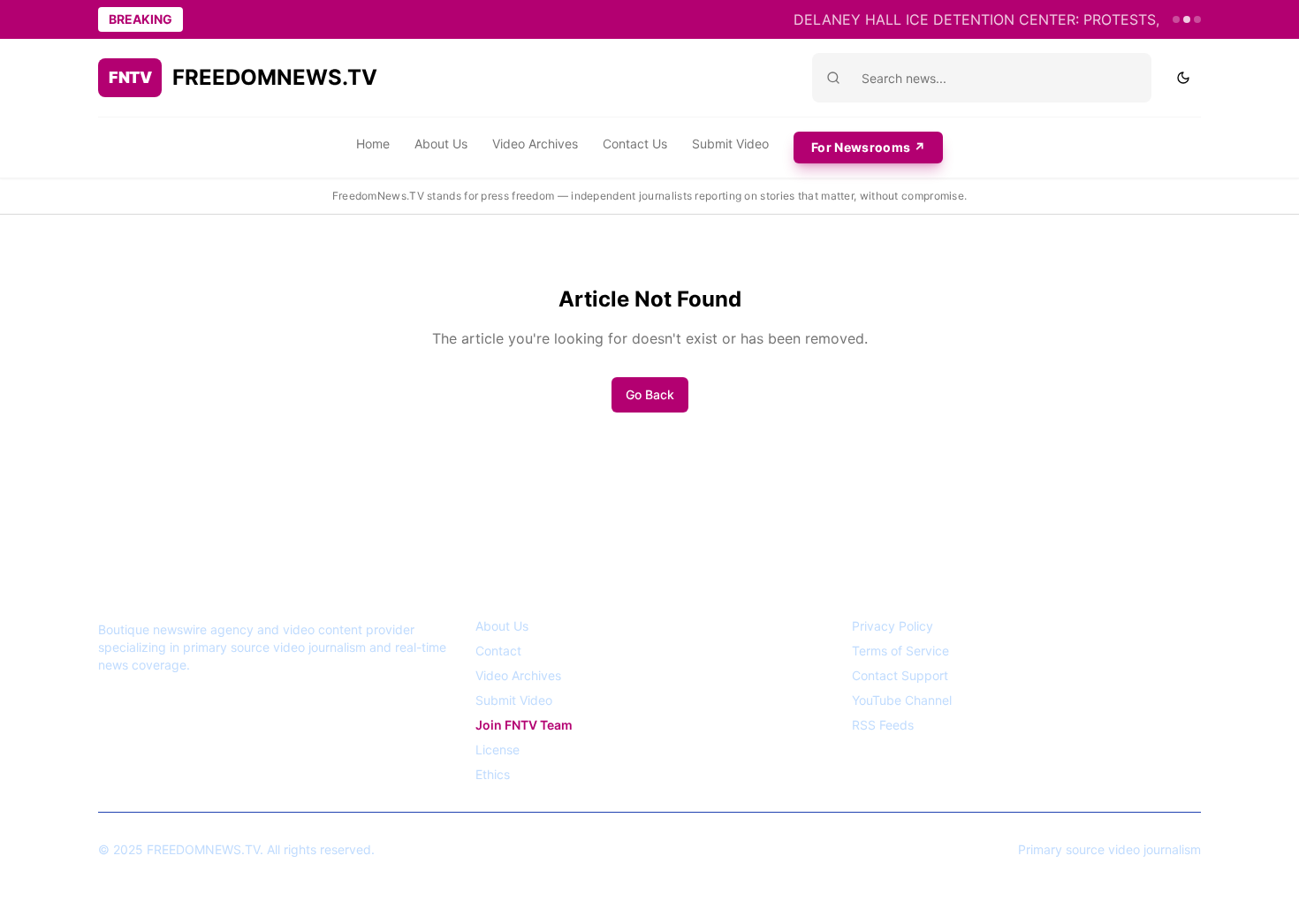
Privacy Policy (892, 625)
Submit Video (730, 143)
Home (373, 143)
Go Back (650, 394)
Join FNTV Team (524, 724)
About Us (440, 143)
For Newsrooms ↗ (868, 147)
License (497, 749)
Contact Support (900, 675)
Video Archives (535, 143)
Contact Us (635, 143)
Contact (498, 650)
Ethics (492, 774)
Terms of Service (900, 650)
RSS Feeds (883, 724)
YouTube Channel (902, 700)
